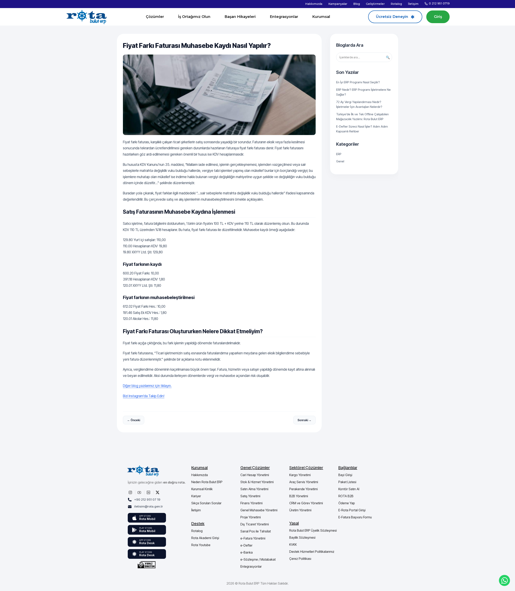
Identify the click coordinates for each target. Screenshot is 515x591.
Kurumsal (321, 16)
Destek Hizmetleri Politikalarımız (311, 552)
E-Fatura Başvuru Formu (355, 517)
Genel (340, 161)
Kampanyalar (337, 4)
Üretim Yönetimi (300, 510)
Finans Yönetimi (251, 503)
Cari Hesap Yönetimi (254, 475)
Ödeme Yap (346, 503)
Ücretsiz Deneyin (392, 16)
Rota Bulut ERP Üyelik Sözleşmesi (313, 530)
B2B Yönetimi (298, 496)
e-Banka (246, 552)
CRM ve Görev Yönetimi (306, 503)
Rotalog (396, 4)
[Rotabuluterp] (131, 492)
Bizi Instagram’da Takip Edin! (143, 396)
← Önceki (133, 420)
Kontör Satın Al (348, 489)
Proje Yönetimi (250, 517)
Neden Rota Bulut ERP (206, 482)
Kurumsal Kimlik (202, 489)
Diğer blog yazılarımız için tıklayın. (147, 386)
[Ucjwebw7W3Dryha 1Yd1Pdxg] (140, 492)
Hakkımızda (313, 4)
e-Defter (246, 545)
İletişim (413, 4)
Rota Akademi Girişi (205, 538)
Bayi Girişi (345, 475)
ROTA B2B (345, 496)
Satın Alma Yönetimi (254, 489)
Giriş (438, 16)
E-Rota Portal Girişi (352, 510)
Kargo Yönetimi (300, 475)
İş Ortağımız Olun (194, 16)
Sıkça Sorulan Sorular (206, 503)
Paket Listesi (347, 482)
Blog (356, 4)
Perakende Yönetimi (303, 489)
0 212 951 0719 (439, 3)
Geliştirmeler (375, 4)
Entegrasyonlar (284, 16)
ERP (338, 154)
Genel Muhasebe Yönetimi (258, 510)
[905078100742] (504, 580)
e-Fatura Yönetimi (252, 538)
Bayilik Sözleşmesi (302, 537)
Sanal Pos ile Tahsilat (255, 531)
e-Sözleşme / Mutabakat (258, 559)
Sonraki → (304, 420)
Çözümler (155, 16)
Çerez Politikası (300, 559)
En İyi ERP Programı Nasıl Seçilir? (358, 82)
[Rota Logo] (86, 16)
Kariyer (196, 496)
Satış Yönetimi (250, 496)
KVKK (293, 545)
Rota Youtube (200, 545)
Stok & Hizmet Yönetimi (257, 482)
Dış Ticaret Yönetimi (254, 524)
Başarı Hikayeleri (240, 16)
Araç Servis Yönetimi (303, 482)
